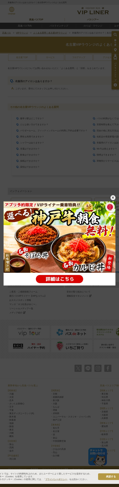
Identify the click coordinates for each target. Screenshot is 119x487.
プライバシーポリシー (56, 479)
